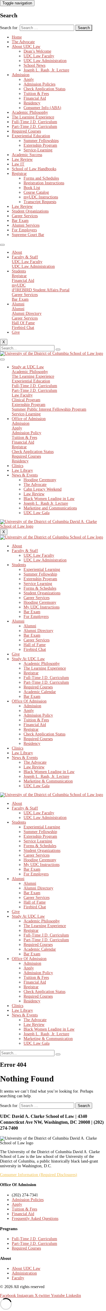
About (17, 252)
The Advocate (23, 42)
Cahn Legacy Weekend (43, 489)
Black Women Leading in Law (49, 498)
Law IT (18, 164)
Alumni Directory (38, 630)
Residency (32, 103)
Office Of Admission (29, 701)
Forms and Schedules (41, 178)
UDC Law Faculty (39, 56)
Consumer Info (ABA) (42, 108)
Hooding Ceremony (40, 480)
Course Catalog (36, 192)
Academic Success (27, 155)
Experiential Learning (42, 569)
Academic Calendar (40, 692)
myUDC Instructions (41, 197)
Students (19, 271)
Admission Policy (38, 715)
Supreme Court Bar (28, 235)
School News (34, 65)
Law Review (22, 159)
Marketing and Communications (50, 508)
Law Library (22, 470)
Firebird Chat (35, 649)
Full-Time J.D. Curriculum (34, 122)
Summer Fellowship (40, 574)
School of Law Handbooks (34, 169)
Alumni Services (25, 225)
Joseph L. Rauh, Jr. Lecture (46, 70)
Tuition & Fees (36, 93)
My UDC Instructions (41, 607)
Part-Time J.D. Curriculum (34, 126)
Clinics (17, 466)
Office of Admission (29, 419)
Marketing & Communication (48, 781)
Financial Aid (35, 98)
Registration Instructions (44, 183)
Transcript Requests (40, 202)
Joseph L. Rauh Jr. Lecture (46, 503)
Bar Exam (20, 220)
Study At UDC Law (28, 659)
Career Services (25, 216)
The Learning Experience (33, 117)
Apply (29, 79)
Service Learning (38, 583)
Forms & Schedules (40, 588)
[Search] (58, 349)
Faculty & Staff (25, 257)
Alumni (18, 304)
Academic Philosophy (30, 112)
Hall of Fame (35, 645)
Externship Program (40, 145)
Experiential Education (31, 136)
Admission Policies (39, 84)
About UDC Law (26, 46)
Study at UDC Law (28, 367)
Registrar (19, 173)
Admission (20, 75)
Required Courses (26, 131)
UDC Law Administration (45, 60)
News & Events (25, 475)
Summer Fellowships (41, 140)
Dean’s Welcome (37, 51)
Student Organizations (30, 211)
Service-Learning (38, 150)
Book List (32, 187)
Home (17, 37)
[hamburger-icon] (2, 245)
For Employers (24, 230)
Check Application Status (44, 89)
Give (16, 332)
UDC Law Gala (36, 513)
